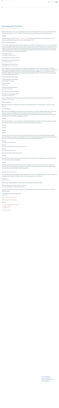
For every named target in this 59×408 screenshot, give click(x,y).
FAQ (3, 373)
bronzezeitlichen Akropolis (23, 38)
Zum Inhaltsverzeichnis (6, 210)
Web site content (5, 380)
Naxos (22, 28)
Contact (3, 371)
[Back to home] (8, 2)
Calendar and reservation (26, 374)
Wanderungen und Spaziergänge (11, 199)
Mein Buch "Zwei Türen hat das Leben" (28, 377)
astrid (7, 28)
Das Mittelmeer (6, 207)
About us (3, 377)
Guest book (23, 376)
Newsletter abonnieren (6, 382)
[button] (56, 2)
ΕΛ (52, 1)
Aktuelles (23, 370)
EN (50, 1)
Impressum (4, 374)
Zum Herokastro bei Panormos (10, 197)
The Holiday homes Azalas (26, 371)
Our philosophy (5, 379)
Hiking (24, 28)
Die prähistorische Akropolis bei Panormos (11, 204)
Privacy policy (4, 376)
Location (23, 373)
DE (48, 1)
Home (3, 370)
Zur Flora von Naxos (7, 206)
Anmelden (23, 379)
